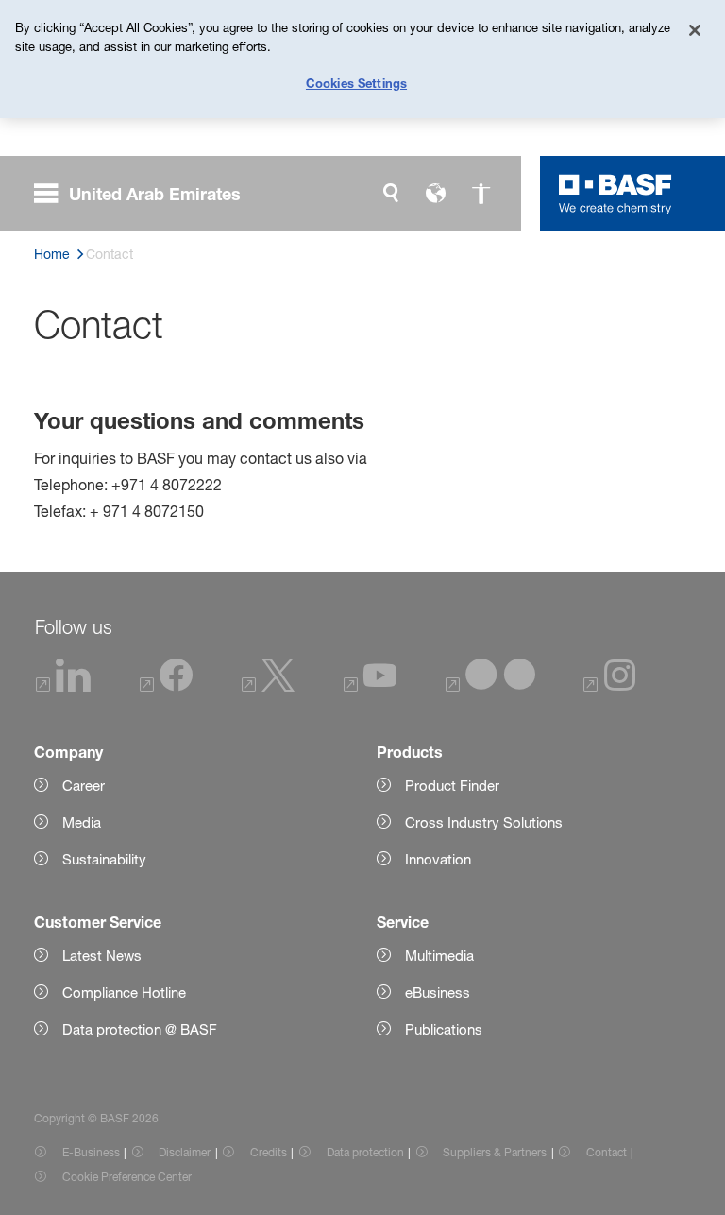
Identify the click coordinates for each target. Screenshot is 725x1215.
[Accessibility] (481, 194)
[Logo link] (615, 193)
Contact (606, 1152)
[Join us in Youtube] (370, 687)
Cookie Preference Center (127, 1177)
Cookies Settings (356, 83)
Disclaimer (185, 1152)
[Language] (436, 194)
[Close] (695, 30)
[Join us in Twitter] (268, 687)
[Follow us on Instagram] (609, 687)
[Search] (390, 194)
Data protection (365, 1152)
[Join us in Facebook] (166, 687)
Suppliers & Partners (495, 1152)
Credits (268, 1152)
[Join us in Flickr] (490, 687)
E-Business (91, 1152)
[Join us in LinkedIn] (63, 687)
